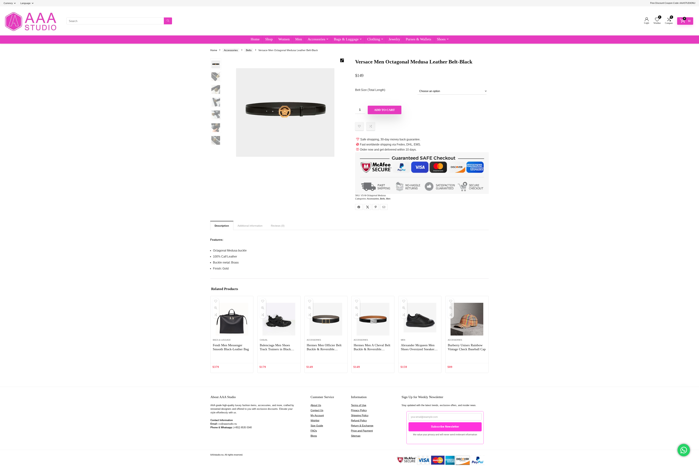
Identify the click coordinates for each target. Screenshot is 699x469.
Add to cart (384, 110)
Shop (269, 39)
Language (25, 3)
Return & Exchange (362, 425)
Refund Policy (359, 420)
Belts (249, 50)
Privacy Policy (359, 410)
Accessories (316, 39)
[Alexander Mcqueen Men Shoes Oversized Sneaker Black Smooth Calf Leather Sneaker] (420, 319)
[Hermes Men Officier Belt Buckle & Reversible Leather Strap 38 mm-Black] (326, 319)
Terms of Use (358, 405)
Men (298, 39)
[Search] (168, 20)
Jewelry (394, 39)
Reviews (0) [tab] (278, 225)
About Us (316, 405)
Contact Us (317, 410)
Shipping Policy (359, 415)
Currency (8, 3)
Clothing (373, 39)
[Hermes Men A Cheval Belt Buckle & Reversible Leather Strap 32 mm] (373, 319)
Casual (264, 340)
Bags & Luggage (346, 39)
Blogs (314, 435)
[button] (342, 60)
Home (255, 39)
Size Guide (317, 425)
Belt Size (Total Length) (370, 89)
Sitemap (355, 435)
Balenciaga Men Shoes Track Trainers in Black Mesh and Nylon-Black (275, 349)
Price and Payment (362, 430)
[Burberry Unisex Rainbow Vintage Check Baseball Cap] (467, 319)
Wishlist (315, 420)
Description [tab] (222, 225)
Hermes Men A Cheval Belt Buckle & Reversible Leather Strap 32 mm (372, 349)
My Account (317, 415)
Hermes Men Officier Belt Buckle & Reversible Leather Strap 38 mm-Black (325, 349)
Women (284, 39)
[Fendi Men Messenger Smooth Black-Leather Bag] (232, 319)
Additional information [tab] (250, 225)
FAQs (314, 430)
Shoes (441, 39)
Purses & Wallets (418, 39)
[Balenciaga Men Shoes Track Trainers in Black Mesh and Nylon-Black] (279, 319)
